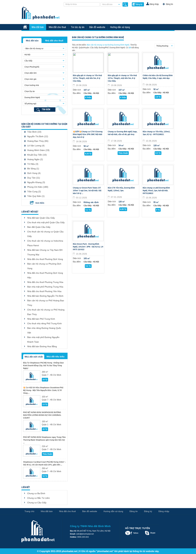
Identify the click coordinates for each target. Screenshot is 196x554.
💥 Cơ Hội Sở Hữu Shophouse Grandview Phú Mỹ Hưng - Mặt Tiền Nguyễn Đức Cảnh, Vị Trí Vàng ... (43, 390)
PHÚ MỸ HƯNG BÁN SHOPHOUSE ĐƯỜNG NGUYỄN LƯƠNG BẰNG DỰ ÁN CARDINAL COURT (42, 415)
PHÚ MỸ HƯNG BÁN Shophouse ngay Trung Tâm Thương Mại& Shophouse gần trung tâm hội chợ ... (44, 440)
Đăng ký (139, 4)
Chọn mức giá (30, 79)
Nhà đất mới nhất (34, 356)
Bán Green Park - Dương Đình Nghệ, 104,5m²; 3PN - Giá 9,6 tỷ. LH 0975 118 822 (88, 247)
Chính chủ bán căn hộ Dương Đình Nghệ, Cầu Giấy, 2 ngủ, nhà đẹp (158, 76)
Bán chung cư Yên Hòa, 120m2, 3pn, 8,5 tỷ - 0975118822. (156, 133)
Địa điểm (77, 93)
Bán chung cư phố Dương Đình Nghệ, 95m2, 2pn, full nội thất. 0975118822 (156, 190)
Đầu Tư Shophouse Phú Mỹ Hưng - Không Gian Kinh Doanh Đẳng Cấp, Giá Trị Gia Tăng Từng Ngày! (43, 365)
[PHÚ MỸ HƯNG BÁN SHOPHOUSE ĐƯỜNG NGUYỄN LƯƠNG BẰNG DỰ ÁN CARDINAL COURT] (31, 426)
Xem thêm (39, 203)
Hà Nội (27, 55)
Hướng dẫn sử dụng (120, 27)
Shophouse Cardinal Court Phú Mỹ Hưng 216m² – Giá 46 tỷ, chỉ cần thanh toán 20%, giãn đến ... (44, 463)
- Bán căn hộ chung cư (33, 48)
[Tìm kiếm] (125, 4)
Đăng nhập (154, 4)
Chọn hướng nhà (31, 85)
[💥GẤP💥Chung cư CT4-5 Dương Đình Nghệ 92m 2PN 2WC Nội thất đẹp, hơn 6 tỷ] (88, 119)
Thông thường (162, 46)
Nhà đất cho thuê (57, 27)
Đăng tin (169, 4)
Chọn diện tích (30, 73)
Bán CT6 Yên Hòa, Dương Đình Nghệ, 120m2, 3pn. (121, 189)
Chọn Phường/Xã (31, 67)
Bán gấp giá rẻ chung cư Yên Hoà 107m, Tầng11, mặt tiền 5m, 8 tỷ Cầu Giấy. (87, 78)
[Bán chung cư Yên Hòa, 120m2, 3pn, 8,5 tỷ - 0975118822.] (158, 119)
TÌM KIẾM (46, 109)
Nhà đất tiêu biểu (55, 356)
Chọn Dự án (29, 91)
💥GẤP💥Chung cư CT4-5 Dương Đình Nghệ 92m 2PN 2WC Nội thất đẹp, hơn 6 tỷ (87, 134)
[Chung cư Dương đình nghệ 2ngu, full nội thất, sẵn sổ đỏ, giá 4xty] (123, 119)
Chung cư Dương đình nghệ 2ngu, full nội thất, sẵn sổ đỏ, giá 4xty (122, 133)
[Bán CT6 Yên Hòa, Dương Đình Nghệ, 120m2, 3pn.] (123, 175)
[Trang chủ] (25, 27)
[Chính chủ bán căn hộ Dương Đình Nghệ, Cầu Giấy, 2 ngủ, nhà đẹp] (158, 63)
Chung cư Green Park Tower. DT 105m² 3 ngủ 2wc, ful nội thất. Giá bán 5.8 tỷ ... (87, 190)
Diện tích (77, 90)
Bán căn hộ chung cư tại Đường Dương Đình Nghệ (108, 45)
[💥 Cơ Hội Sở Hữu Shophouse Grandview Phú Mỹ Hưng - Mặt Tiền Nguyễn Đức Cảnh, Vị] (31, 401)
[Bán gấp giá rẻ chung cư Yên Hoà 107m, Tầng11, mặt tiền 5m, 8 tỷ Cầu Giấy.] (88, 63)
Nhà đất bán (107, 4)
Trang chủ (29, 511)
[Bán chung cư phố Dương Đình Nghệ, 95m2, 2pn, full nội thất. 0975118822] (158, 175)
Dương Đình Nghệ (32, 97)
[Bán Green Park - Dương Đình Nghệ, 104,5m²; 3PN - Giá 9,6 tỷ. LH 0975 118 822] (88, 231)
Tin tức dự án (77, 27)
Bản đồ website (97, 27)
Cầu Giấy (28, 61)
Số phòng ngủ (30, 104)
